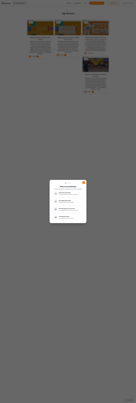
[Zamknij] (83, 182)
